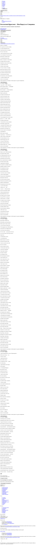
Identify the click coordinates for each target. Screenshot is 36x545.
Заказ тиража (4, 492)
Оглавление (7, 43)
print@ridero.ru (9, 522)
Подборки (19, 15)
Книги (3, 499)
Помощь (3, 7)
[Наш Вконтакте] (2, 540)
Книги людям (23, 15)
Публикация (4, 493)
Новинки (3, 509)
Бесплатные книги (5, 510)
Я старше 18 (2, 478)
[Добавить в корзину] (4, 33)
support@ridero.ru (9, 521)
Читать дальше (2, 531)
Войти (1, 11)
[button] (18, 13)
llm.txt (3, 504)
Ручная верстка (4, 489)
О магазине (4, 498)
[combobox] (18, 12)
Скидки (16, 15)
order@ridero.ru (11, 523)
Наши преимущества (5, 501)
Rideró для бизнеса (5, 494)
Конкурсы (3, 3)
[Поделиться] (1, 41)
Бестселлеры (9, 15)
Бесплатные (13, 15)
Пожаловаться (3, 42)
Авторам (3, 4)
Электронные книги (5, 507)
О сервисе (3, 497)
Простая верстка (5, 488)
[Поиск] (1, 13)
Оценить (5, 38)
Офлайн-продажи (5, 487)
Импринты (5, 15)
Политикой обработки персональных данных (12, 526)
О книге (1, 43)
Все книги (2, 15)
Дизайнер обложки (5, 491)
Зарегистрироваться (4, 82)
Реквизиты (4, 502)
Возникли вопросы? (5, 500)
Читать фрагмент (3, 31)
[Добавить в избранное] (1, 40)
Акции (3, 6)
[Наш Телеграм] (2, 541)
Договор (3, 503)
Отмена (6, 478)
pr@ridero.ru (5, 524)
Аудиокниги (4, 508)
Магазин (3, 1)
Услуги (3, 2)
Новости (3, 5)
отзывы (4, 43)
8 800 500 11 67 (2, 518)
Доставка (3, 512)
